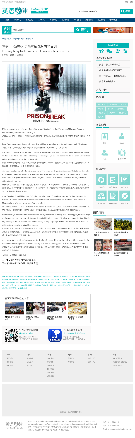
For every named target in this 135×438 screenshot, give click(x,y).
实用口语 (101, 204)
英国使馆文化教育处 (120, 362)
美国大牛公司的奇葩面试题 (23, 260)
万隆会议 (121, 109)
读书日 (110, 109)
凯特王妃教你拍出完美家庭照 (24, 263)
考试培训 (113, 20)
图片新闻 (101, 20)
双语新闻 (17, 20)
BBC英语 (77, 20)
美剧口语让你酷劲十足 (109, 64)
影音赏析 (124, 204)
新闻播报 (89, 20)
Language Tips (18, 39)
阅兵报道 (101, 104)
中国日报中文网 (20, 2)
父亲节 (123, 104)
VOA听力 (50, 365)
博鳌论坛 (101, 113)
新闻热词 (29, 20)
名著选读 (9, 362)
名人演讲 (65, 20)
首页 (7, 20)
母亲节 (100, 109)
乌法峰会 (113, 104)
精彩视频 (50, 376)
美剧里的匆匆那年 (107, 81)
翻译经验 (113, 204)
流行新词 (53, 20)
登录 (126, 2)
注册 (131, 2)
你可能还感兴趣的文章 (17, 298)
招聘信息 (78, 412)
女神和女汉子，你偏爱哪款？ (113, 76)
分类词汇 (41, 20)
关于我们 (63, 412)
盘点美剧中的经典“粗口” (110, 70)
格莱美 (100, 117)
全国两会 (122, 113)
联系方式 (71, 412)
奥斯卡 (112, 113)
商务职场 (101, 124)
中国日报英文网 (7, 2)
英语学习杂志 (117, 365)
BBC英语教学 (117, 358)
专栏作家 (71, 362)
